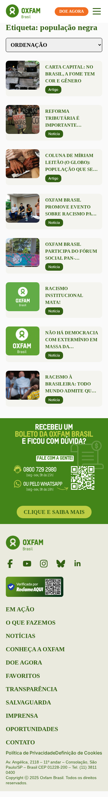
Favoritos (23, 675)
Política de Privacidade (30, 753)
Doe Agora (24, 662)
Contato (20, 742)
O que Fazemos (31, 622)
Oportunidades (32, 729)
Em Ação (20, 609)
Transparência (31, 689)
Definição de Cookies (78, 753)
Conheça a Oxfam (35, 649)
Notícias (20, 635)
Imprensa (22, 715)
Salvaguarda (28, 702)
